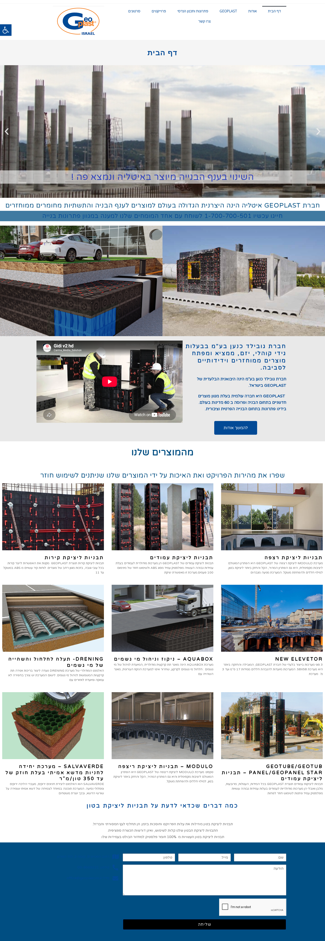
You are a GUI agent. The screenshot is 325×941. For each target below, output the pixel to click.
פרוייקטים (159, 11)
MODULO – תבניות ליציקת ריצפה (165, 766)
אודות (252, 11)
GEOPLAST (228, 11)
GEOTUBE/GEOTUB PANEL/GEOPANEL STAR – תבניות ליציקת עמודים (272, 772)
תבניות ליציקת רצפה (294, 557)
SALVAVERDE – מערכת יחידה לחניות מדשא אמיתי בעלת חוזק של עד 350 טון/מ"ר (55, 772)
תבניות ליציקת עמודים (181, 557)
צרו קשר (204, 21)
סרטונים (134, 11)
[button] (5, 30)
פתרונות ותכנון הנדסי (192, 11)
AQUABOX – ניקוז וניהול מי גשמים (163, 659)
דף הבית (274, 11)
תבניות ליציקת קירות (74, 557)
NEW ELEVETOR (299, 659)
